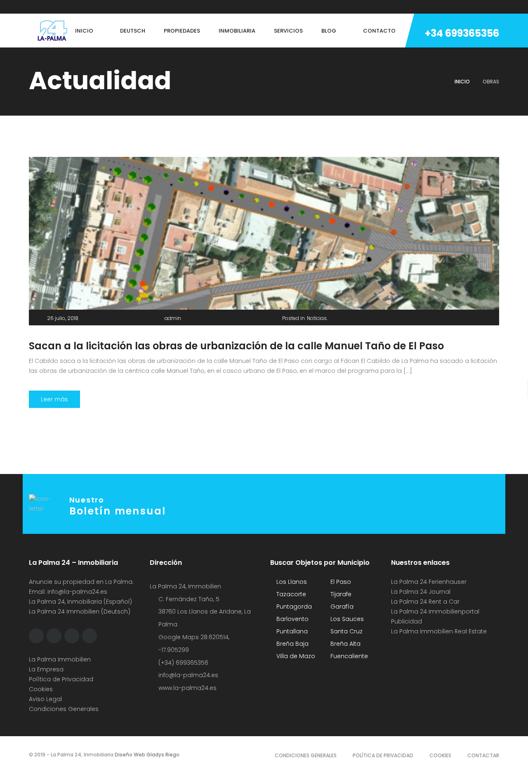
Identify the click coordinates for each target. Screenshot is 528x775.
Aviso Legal (45, 699)
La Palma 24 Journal (420, 592)
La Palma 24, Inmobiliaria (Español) (80, 601)
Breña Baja (292, 644)
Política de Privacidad (61, 679)
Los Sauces (346, 619)
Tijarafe (340, 594)
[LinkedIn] (78, 6)
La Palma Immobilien (60, 659)
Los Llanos (291, 582)
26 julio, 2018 (62, 318)
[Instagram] (62, 6)
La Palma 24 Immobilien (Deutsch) (79, 611)
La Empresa (46, 669)
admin (173, 318)
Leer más (54, 399)
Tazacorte (290, 594)
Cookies (41, 689)
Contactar (483, 755)
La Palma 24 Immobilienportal (435, 611)
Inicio (462, 81)
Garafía (341, 606)
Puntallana (291, 631)
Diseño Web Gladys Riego (146, 754)
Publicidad (407, 621)
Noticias (317, 318)
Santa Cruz (346, 631)
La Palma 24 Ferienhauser (429, 582)
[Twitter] (47, 6)
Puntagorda (293, 606)
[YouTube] (94, 6)
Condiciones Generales (64, 709)
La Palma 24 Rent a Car (425, 601)
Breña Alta (345, 644)
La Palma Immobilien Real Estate (439, 631)
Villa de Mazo (295, 656)
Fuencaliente (348, 656)
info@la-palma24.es (77, 592)
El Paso (340, 582)
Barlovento (292, 619)
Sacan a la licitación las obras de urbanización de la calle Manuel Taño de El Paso (236, 346)
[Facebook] (31, 6)
